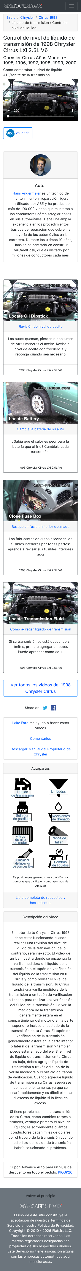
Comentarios (40, 738)
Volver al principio (40, 1196)
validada (22, 133)
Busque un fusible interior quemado (41, 526)
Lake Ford (20, 723)
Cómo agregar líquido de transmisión (40, 629)
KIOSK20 (65, 1172)
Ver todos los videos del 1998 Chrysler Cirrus (41, 688)
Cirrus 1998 (48, 17)
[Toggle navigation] (71, 6)
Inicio (11, 17)
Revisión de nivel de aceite (40, 326)
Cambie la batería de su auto (40, 429)
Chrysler (27, 17)
